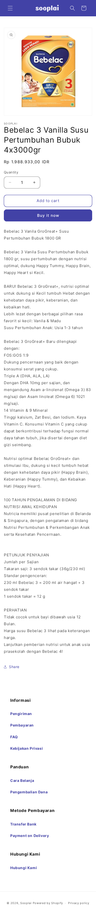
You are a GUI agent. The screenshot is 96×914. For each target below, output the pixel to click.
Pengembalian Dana (29, 792)
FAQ (14, 737)
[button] (10, 8)
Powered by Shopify (48, 903)
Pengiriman (21, 713)
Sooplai (26, 903)
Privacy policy (78, 903)
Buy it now (48, 215)
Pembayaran (22, 725)
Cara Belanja (22, 780)
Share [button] (14, 667)
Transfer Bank (23, 824)
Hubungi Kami (23, 868)
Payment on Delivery (29, 835)
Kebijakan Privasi (26, 748)
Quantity (11, 172)
